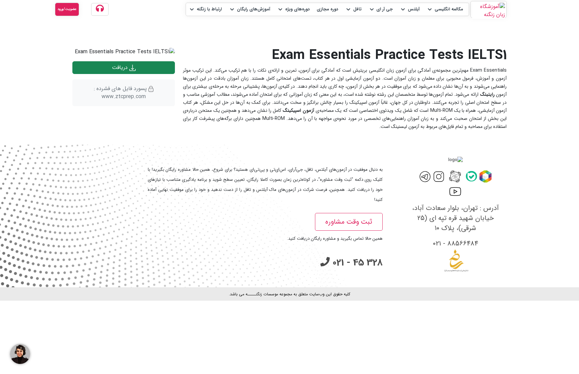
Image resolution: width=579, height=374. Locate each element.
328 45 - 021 (356, 262)
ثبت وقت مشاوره (348, 222)
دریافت (120, 67)
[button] (445, 9)
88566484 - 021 (455, 243)
